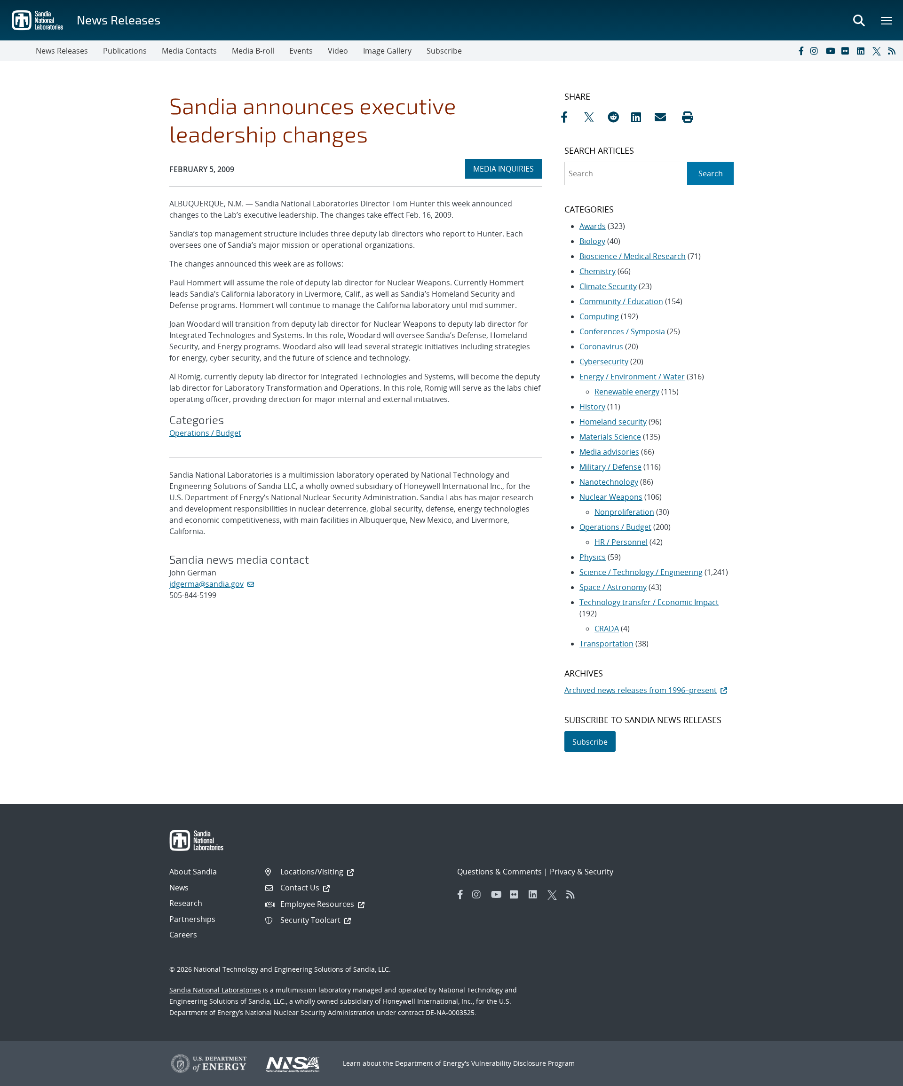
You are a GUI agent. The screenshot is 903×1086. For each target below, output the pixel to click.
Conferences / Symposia (622, 331)
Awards (592, 226)
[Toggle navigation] (18, 50)
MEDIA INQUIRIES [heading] (507, 168)
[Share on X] (593, 117)
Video (338, 51)
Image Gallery (387, 51)
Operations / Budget (205, 433)
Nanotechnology (608, 482)
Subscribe (444, 51)
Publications (125, 51)
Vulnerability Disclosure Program (523, 1063)
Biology (592, 241)
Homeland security (613, 422)
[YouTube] (831, 50)
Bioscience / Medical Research (632, 256)
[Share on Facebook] (570, 117)
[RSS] (893, 50)
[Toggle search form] (858, 20)
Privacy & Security (581, 871)
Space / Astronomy (613, 587)
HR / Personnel (621, 542)
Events (301, 51)
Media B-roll (253, 51)
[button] (687, 117)
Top (875, 1075)
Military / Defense (610, 467)
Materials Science (610, 437)
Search (710, 173)
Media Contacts (189, 51)
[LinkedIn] (862, 50)
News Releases (118, 19)
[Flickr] (847, 50)
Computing (599, 316)
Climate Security (608, 286)
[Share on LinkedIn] (640, 117)
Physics (592, 557)
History (592, 406)
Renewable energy (626, 391)
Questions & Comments (499, 871)
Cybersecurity (603, 361)
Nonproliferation (624, 512)
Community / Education (621, 301)
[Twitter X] (878, 50)
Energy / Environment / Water (632, 376)
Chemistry (597, 271)
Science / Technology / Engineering (641, 572)
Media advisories (609, 452)
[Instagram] (816, 50)
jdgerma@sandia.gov (206, 584)
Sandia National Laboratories (215, 989)
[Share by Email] (664, 117)
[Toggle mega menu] (887, 20)
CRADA (606, 628)
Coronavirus (601, 346)
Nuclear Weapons (610, 497)
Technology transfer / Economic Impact (649, 602)
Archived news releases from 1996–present (640, 690)
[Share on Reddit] (617, 117)
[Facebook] (800, 50)
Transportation (606, 643)
